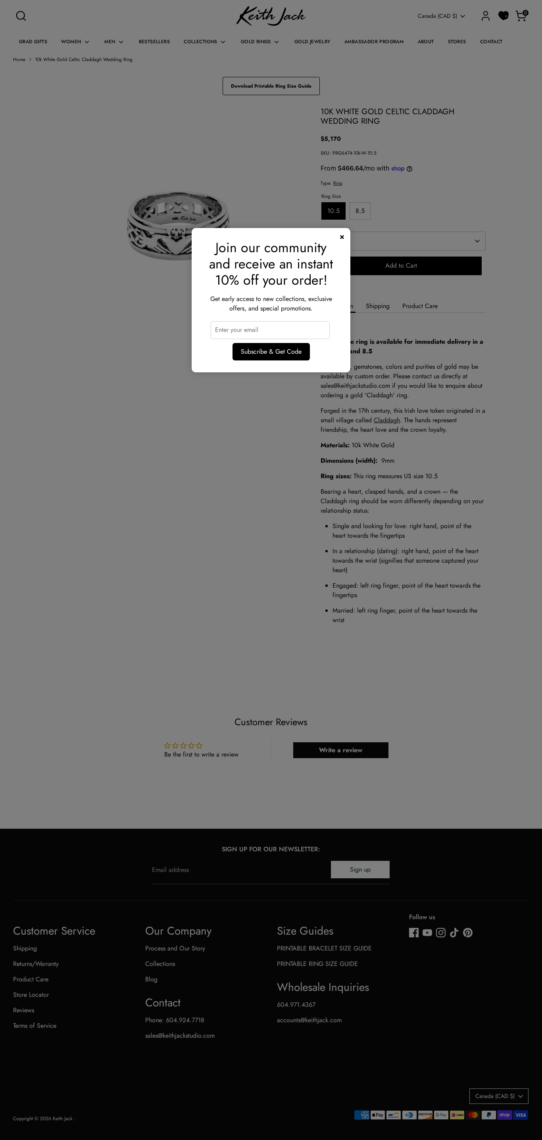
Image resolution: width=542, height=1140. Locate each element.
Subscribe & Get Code (271, 351)
